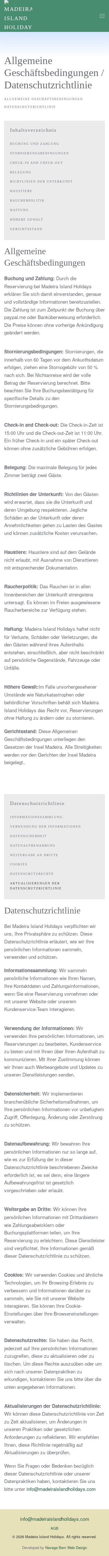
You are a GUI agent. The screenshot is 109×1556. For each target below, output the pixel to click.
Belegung (20, 172)
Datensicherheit (28, 836)
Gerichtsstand (26, 229)
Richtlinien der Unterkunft (41, 181)
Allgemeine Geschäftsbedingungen (43, 99)
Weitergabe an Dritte (34, 855)
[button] (102, 16)
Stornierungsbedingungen (39, 153)
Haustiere (21, 191)
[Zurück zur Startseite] (18, 16)
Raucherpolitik (27, 200)
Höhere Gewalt (26, 219)
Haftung (19, 210)
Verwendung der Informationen (45, 826)
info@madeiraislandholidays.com (61, 1488)
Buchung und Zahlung (34, 143)
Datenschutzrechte (32, 873)
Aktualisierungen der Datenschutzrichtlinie (36, 886)
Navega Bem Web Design (66, 1547)
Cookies (18, 864)
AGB (54, 1528)
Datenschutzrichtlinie (30, 106)
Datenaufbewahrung (33, 845)
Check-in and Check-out (36, 162)
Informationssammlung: (37, 817)
